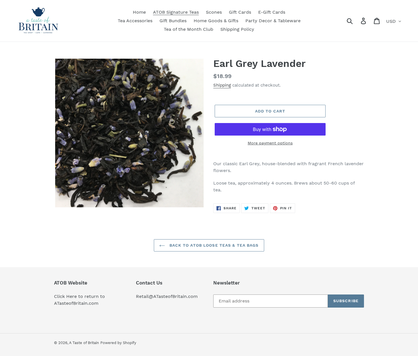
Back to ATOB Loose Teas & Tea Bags (213, 245)
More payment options (270, 143)
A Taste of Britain (84, 343)
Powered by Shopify (118, 343)
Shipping (222, 85)
